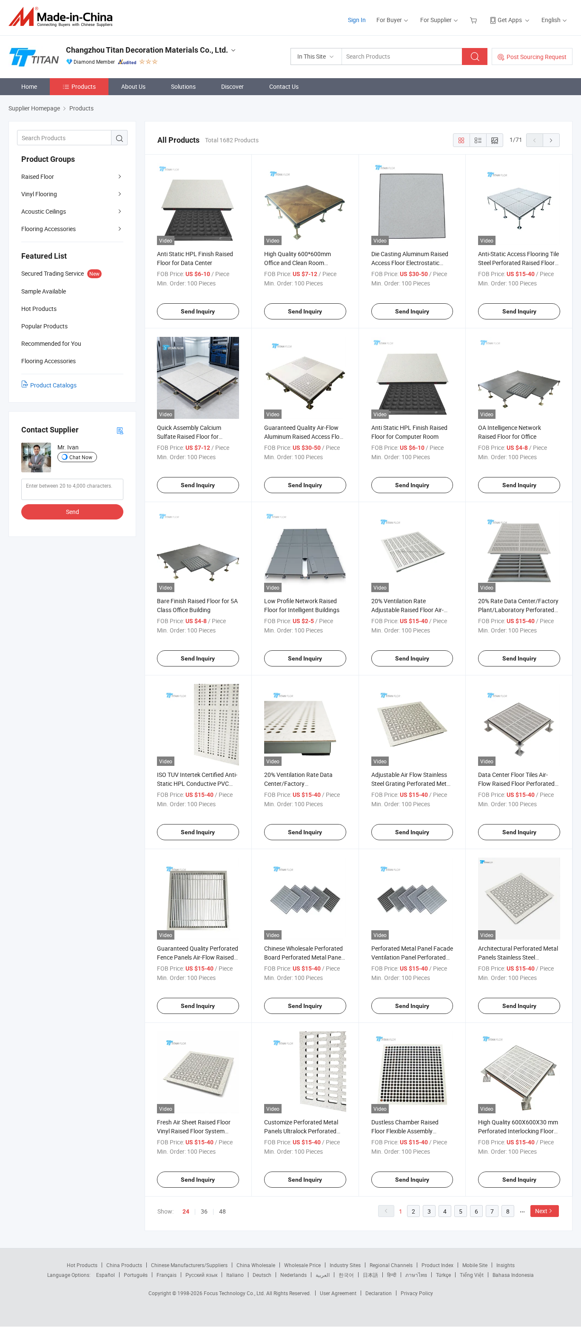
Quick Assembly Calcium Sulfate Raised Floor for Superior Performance (189, 436)
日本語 (370, 1274)
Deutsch (262, 1274)
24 (185, 1211)
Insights (505, 1265)
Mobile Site (474, 1265)
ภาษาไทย (416, 1274)
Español (105, 1274)
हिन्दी (391, 1274)
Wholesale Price (302, 1265)
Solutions (183, 86)
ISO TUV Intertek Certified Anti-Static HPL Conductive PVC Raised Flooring (197, 783)
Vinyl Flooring (39, 194)
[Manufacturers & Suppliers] (63, 17)
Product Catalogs (53, 385)
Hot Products (82, 1265)
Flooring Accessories (48, 229)
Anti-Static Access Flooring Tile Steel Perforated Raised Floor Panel (518, 263)
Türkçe (443, 1274)
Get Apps (509, 20)
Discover (232, 86)
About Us (133, 86)
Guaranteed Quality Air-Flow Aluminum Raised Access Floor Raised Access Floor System (304, 436)
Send (72, 512)
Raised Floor (37, 176)
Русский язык (201, 1274)
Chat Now (80, 457)
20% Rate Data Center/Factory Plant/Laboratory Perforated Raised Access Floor (518, 610)
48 (222, 1211)
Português (136, 1274)
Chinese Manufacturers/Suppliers (189, 1265)
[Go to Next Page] (551, 140)
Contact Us (284, 86)
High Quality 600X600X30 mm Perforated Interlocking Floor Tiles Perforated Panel (518, 1131)
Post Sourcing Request (537, 57)
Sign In (357, 20)
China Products (124, 1265)
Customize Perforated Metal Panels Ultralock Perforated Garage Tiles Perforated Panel (303, 1131)
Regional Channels (391, 1265)
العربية (323, 1274)
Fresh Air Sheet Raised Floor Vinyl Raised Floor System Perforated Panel (194, 1131)
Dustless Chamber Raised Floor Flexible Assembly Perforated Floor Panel (405, 1131)
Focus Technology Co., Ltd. (235, 1293)
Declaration (378, 1293)
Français (167, 1274)
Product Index (437, 1265)
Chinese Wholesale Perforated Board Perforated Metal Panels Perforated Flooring (304, 957)
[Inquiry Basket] (474, 20)
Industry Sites (345, 1265)
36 (204, 1211)
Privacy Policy (417, 1293)
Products (83, 86)
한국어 (346, 1274)
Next (541, 1211)
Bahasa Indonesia (513, 1274)
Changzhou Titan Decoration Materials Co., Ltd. (147, 49)
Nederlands (293, 1274)
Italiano (235, 1274)
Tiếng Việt (472, 1274)
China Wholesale (255, 1265)
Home (29, 86)
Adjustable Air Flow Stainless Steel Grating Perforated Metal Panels (411, 783)
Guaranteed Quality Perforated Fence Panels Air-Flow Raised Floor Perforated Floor (197, 957)
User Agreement (338, 1293)
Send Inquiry (198, 311)
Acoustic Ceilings (43, 211)
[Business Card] (120, 430)
